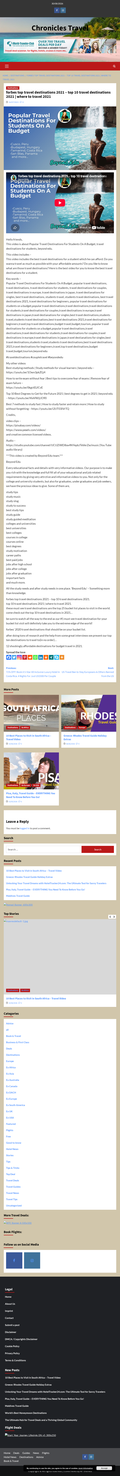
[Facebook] (8, 657)
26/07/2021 (14, 102)
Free (8, 1136)
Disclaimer (10, 1332)
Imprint (9, 1310)
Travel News (12, 1193)
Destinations (13, 88)
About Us (10, 1303)
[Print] (46, 657)
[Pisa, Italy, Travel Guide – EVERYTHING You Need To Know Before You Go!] (31, 770)
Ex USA (36, 785)
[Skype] (56, 657)
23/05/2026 (13, 801)
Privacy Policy (12, 1353)
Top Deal (10, 1174)
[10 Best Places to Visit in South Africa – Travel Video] (31, 713)
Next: (88, 672)
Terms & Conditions (15, 1360)
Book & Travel (13, 1036)
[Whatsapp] (35, 657)
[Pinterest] (24, 657)
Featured (11, 1123)
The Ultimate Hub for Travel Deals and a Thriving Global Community (41, 1420)
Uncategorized (14, 1205)
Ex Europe (26, 785)
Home (8, 1296)
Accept (104, 1468)
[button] (7, 66)
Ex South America (15, 1105)
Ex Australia (12, 1080)
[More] (62, 657)
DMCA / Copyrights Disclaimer (21, 1339)
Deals (9, 1048)
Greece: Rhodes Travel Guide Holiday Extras (85, 737)
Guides (26, 1452)
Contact (9, 1318)
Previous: (33, 672)
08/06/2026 (70, 744)
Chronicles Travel (60, 28)
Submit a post (12, 1325)
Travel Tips (12, 1199)
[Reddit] (30, 657)
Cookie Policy (12, 1346)
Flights (9, 1130)
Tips (8, 1161)
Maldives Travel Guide (18, 895)
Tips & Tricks (12, 1167)
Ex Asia (10, 1073)
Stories (10, 1155)
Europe (82, 727)
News (36, 1452)
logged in (25, 828)
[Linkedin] (40, 657)
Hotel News (12, 1149)
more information (85, 1468)
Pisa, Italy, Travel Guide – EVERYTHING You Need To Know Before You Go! (30, 795)
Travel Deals (12, 1180)
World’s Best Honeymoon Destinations (26, 1412)
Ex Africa (25, 727)
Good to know (13, 1142)
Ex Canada (11, 1086)
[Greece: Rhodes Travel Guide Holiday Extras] (88, 713)
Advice (9, 1023)
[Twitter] (14, 657)
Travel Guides (13, 1186)
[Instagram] (19, 657)
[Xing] (51, 657)
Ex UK (9, 1111)
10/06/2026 (13, 744)
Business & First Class (17, 1042)
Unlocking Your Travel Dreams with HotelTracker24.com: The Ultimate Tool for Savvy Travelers (56, 883)
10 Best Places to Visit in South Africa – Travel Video (28, 737)
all (7, 1029)
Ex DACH (11, 1092)
